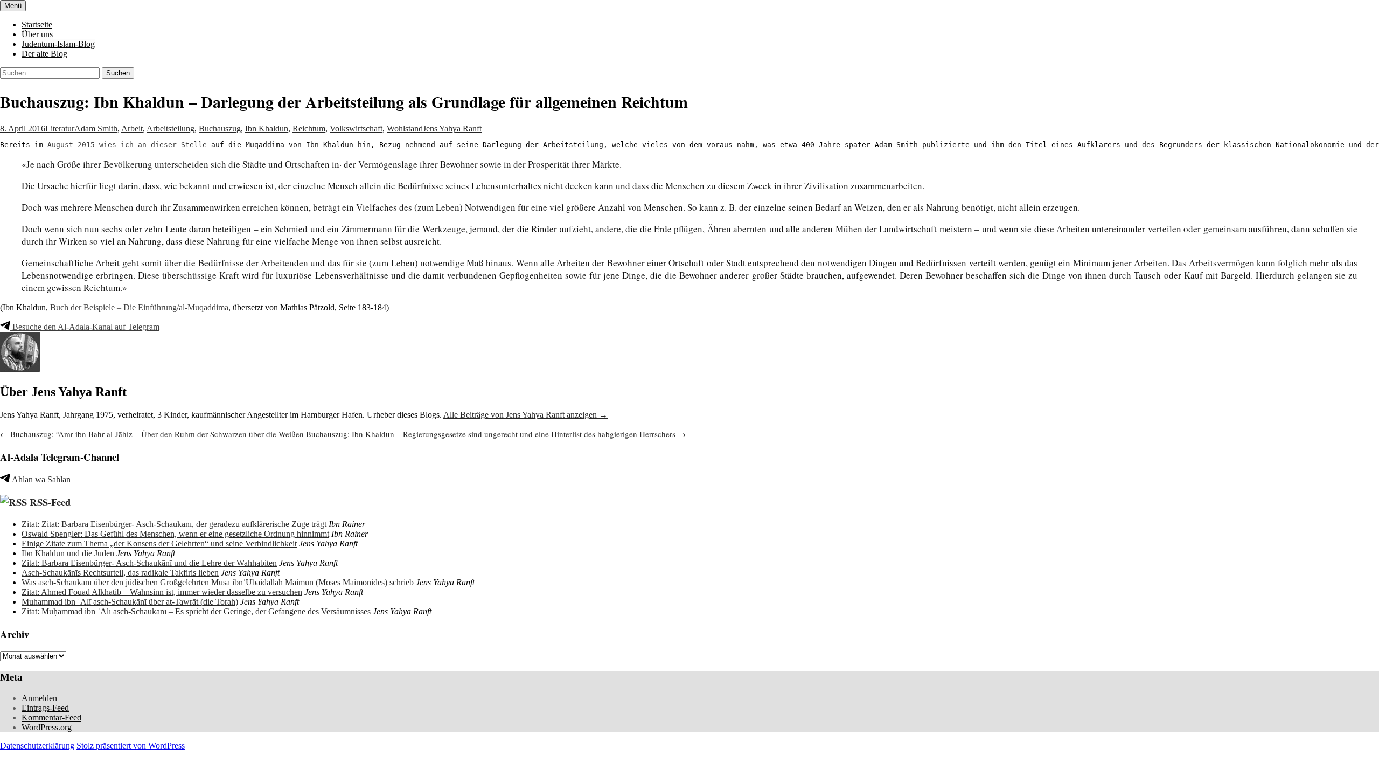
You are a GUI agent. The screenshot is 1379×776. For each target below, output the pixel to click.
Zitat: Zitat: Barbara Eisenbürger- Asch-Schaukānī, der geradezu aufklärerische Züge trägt (174, 524)
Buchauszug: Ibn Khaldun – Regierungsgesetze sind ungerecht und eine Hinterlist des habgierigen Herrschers (496, 433)
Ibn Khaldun (266, 128)
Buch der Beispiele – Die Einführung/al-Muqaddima (139, 307)
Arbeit (132, 128)
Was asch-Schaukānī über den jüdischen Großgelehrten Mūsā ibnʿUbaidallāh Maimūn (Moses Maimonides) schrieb (218, 582)
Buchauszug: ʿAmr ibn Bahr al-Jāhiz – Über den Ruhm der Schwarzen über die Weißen (152, 433)
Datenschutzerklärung (37, 745)
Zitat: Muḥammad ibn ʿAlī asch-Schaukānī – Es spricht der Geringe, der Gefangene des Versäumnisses (196, 611)
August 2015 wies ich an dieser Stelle (127, 145)
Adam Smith (95, 128)
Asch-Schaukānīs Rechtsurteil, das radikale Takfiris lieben (120, 572)
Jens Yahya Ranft (452, 128)
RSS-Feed (50, 502)
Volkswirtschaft (356, 128)
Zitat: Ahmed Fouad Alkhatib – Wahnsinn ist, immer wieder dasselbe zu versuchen (162, 592)
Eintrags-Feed (45, 707)
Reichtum (308, 128)
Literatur (59, 128)
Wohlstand (405, 128)
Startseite (37, 24)
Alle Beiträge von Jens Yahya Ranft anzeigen (525, 414)
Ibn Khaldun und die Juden (68, 553)
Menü (13, 6)
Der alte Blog (44, 53)
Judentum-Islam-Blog (58, 43)
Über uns (37, 34)
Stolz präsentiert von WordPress (130, 745)
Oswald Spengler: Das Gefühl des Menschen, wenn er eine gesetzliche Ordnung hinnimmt (175, 533)
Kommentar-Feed (51, 717)
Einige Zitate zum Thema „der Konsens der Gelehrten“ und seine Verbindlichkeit (159, 543)
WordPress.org (47, 727)
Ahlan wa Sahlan (40, 479)
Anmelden (39, 698)
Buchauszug (220, 128)
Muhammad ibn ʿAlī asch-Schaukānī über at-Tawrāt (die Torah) (130, 601)
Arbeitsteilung (170, 128)
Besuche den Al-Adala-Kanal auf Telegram (84, 326)
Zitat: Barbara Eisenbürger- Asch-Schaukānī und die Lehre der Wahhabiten (149, 562)
